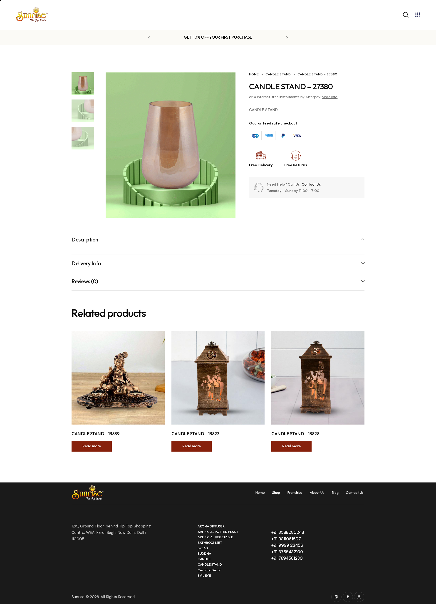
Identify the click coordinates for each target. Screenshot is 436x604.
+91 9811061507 (286, 539)
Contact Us (311, 184)
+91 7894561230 (286, 558)
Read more (91, 446)
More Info (329, 96)
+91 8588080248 (287, 532)
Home (254, 74)
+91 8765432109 (287, 552)
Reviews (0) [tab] (85, 281)
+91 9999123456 (287, 545)
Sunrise (78, 596)
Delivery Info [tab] (86, 263)
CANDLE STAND (278, 74)
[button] (148, 37)
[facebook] (348, 597)
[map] (359, 597)
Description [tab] (85, 239)
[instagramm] (336, 597)
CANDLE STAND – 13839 (95, 433)
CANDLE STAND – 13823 (195, 433)
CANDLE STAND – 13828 (295, 433)
